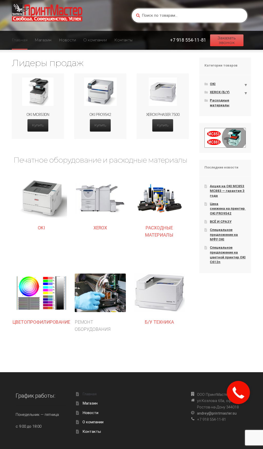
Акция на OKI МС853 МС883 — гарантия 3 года (227, 191)
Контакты (123, 40)
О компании (95, 40)
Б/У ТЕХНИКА (159, 322)
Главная (19, 40)
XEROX (100, 227)
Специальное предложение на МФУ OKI (224, 234)
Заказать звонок (227, 40)
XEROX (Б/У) (220, 92)
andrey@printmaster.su (217, 413)
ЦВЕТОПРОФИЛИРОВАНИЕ (41, 322)
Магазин (43, 40)
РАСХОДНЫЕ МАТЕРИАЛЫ (159, 231)
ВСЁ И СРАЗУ (220, 221)
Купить (38, 125)
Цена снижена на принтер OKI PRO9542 (228, 208)
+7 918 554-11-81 (188, 40)
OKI (41, 227)
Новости (67, 40)
